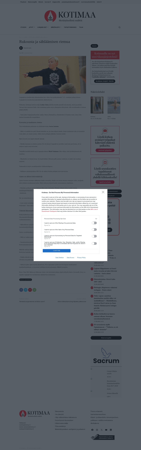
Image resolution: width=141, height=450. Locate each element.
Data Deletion (60, 257)
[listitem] (70, 219)
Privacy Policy (81, 257)
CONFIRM (56, 250)
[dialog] (70, 225)
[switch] (94, 223)
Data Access (70, 257)
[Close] (104, 192)
